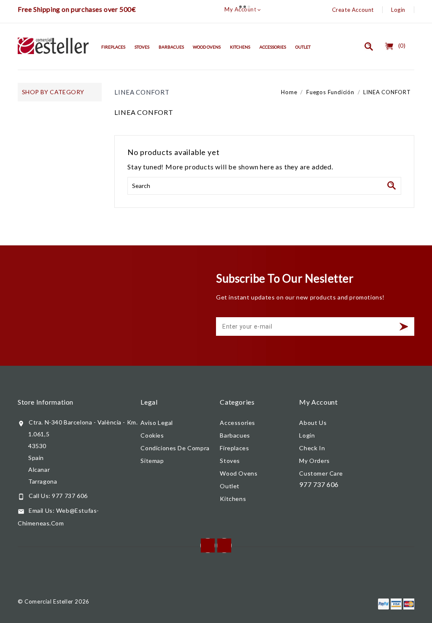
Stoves (142, 46)
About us (313, 422)
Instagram (224, 545)
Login (398, 9)
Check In (312, 448)
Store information (45, 402)
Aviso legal (156, 422)
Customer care (321, 473)
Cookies (152, 435)
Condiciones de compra (174, 448)
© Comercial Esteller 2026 (53, 601)
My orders (314, 460)
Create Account (353, 9)
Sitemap (152, 460)
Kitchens (240, 46)
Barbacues (171, 46)
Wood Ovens (207, 46)
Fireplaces (113, 46)
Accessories (272, 46)
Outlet (302, 46)
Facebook (208, 545)
